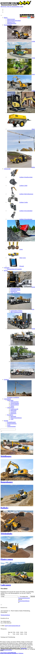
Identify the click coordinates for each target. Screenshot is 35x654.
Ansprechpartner (14, 403)
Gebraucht (6, 267)
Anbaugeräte (7, 168)
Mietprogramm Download (14, 20)
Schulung (6, 379)
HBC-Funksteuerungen (16, 312)
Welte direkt (10, 400)
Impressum (13, 416)
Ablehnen (20, 653)
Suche (8, 425)
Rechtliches (10, 415)
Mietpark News (11, 22)
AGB (11, 419)
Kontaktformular (11, 422)
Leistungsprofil (14, 409)
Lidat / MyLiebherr (15, 292)
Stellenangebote (14, 401)
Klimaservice (13, 291)
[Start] (1, 431)
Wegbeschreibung (11, 423)
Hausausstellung (14, 404)
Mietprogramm (11, 19)
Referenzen (13, 413)
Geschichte (13, 412)
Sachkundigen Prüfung (16, 310)
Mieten (5, 17)
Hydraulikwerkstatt (15, 290)
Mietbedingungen (11, 23)
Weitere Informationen (5, 653)
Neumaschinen (8, 25)
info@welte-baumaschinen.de (12, 625)
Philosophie (13, 410)
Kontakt (6, 420)
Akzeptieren (15, 653)
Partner (12, 406)
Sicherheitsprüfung (15, 288)
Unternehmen (7, 399)
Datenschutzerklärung (16, 417)
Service (6, 270)
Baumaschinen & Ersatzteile (14, 269)
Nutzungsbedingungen (24, 598)
